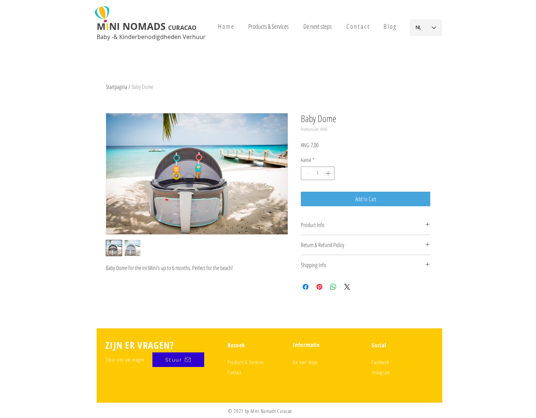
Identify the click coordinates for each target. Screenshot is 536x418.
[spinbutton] (317, 173)
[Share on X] (347, 286)
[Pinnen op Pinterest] (319, 286)
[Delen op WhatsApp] (333, 286)
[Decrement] (306, 173)
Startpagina (116, 87)
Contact (234, 372)
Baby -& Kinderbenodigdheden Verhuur (151, 37)
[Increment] (328, 173)
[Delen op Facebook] (305, 286)
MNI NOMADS (147, 26)
